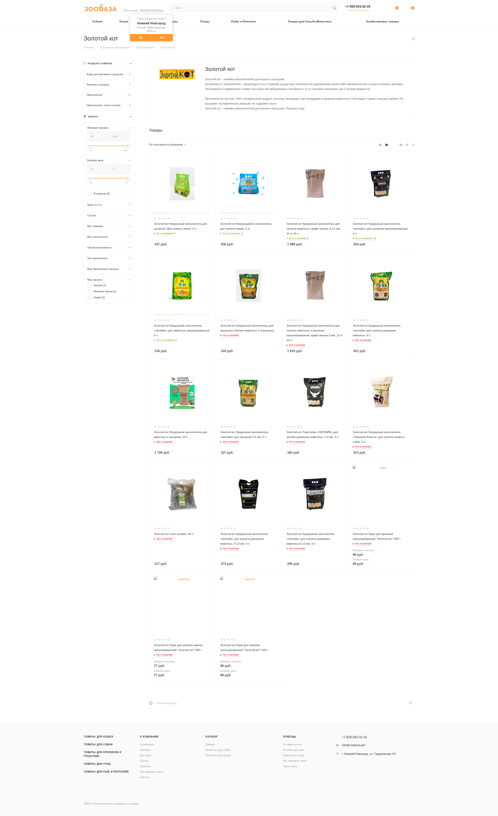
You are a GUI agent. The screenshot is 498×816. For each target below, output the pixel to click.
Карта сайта (290, 766)
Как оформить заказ (152, 771)
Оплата (144, 760)
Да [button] (140, 37)
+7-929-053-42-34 (357, 6)
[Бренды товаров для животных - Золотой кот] (177, 74)
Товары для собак (98, 744)
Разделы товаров (100, 63)
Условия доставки (293, 749)
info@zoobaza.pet (353, 745)
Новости (145, 777)
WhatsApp (350, 767)
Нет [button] (162, 37)
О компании (149, 736)
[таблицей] (413, 145)
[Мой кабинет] (381, 8)
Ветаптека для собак (218, 749)
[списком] (407, 145)
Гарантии (145, 766)
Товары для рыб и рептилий (106, 771)
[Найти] (334, 8)
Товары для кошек (98, 736)
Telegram (340, 767)
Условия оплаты (292, 744)
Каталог (212, 736)
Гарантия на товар (293, 755)
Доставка (145, 755)
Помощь (289, 736)
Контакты (145, 749)
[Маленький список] (380, 145)
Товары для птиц (97, 763)
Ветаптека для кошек (218, 755)
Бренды (210, 744)
